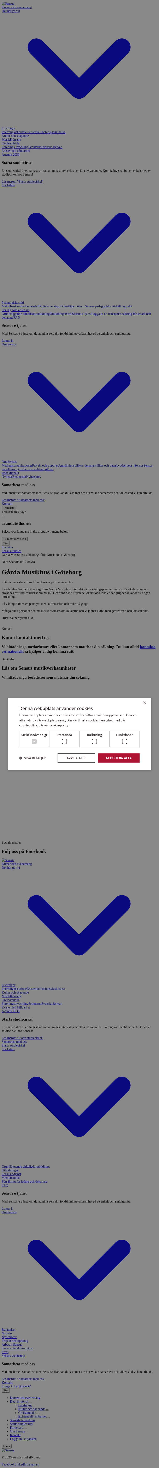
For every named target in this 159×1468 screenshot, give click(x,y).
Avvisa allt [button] (76, 758)
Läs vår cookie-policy (54, 725)
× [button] (144, 703)
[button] (32, 758)
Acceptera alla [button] (119, 758)
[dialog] (79, 734)
